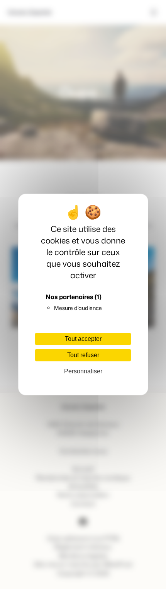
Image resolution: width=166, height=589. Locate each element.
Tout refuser (83, 355)
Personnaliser (83, 371)
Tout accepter (83, 338)
